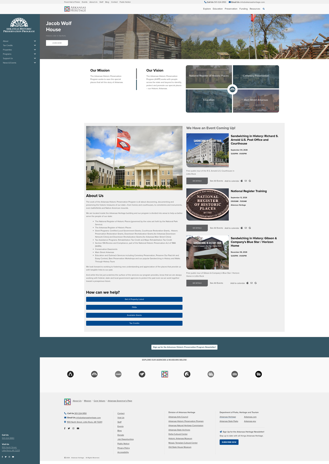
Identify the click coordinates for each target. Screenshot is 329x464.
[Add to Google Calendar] (250, 181)
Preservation (231, 8)
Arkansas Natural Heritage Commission (185, 425)
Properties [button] (7, 50)
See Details (197, 181)
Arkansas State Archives (179, 430)
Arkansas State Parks (229, 421)
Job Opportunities (125, 439)
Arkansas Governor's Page (120, 401)
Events (84, 2)
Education (218, 8)
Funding (243, 8)
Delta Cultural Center (178, 434)
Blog (107, 2)
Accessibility (123, 452)
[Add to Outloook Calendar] (246, 181)
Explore (207, 8)
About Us (93, 2)
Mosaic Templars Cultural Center (183, 443)
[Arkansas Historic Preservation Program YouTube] (13, 457)
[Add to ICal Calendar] (242, 180)
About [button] (5, 41)
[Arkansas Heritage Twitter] (69, 428)
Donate (120, 435)
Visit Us (120, 417)
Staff (101, 2)
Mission (87, 401)
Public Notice (125, 2)
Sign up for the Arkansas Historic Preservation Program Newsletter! (184, 347)
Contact (114, 2)
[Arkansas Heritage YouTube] (78, 428)
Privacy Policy (123, 448)
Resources (255, 8)
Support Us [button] (8, 58)
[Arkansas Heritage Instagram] (73, 428)
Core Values (99, 401)
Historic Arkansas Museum (180, 438)
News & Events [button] (9, 63)
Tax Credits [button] (8, 45)
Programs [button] (7, 54)
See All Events (216, 181)
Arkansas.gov (250, 421)
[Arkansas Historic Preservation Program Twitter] (6, 457)
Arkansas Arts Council (178, 417)
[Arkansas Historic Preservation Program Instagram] (9, 457)
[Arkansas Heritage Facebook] (64, 428)
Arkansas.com (250, 417)
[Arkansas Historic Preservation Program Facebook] (2, 457)
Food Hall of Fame (72, 2)
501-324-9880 (8, 438)
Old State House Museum (179, 447)
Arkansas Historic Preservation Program (186, 421)
